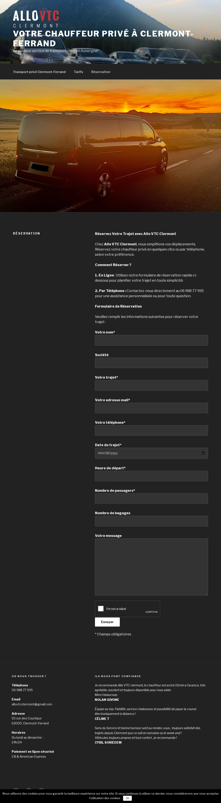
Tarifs (78, 72)
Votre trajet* (106, 377)
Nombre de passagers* (115, 491)
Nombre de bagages (112, 513)
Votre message (108, 536)
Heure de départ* (110, 468)
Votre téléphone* (110, 423)
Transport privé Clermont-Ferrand (39, 72)
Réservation (100, 72)
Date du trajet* (108, 445)
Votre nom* (105, 332)
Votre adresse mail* (112, 400)
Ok (127, 798)
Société (102, 355)
